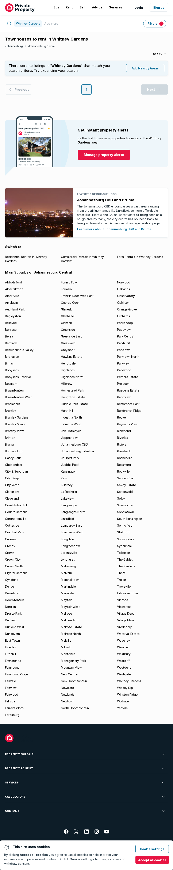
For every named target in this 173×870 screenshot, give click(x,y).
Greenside (68, 329)
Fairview (10, 688)
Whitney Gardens (129, 681)
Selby (121, 498)
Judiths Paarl (70, 464)
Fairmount (12, 667)
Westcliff (123, 661)
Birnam (9, 363)
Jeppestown (69, 437)
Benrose (10, 329)
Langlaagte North (73, 512)
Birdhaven (12, 356)
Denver (10, 586)
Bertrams (11, 343)
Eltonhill (10, 654)
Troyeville (124, 586)
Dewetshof (13, 593)
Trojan (121, 579)
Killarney (67, 485)
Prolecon (123, 383)
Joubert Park (70, 458)
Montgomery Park (73, 661)
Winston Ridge (127, 694)
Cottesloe (12, 525)
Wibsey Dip (125, 688)
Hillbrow (66, 383)
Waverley (123, 640)
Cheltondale (13, 464)
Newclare (67, 688)
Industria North (71, 417)
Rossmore (124, 464)
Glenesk (66, 309)
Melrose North (71, 634)
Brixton (10, 437)
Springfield (124, 525)
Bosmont (11, 383)
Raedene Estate (128, 390)
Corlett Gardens (16, 512)
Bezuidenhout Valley (19, 350)
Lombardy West (72, 532)
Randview (124, 397)
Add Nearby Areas (145, 68)
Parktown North (128, 356)
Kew (64, 478)
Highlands (68, 370)
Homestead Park (72, 390)
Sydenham (124, 546)
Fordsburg (12, 715)
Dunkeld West (14, 627)
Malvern (66, 573)
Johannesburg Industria (77, 451)
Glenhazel (67, 316)
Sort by (157, 54)
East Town (12, 640)
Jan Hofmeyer (71, 431)
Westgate (124, 674)
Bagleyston (13, 316)
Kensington (69, 471)
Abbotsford (13, 282)
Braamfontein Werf (18, 397)
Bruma (9, 444)
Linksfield (67, 518)
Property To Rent (19, 768)
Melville (66, 640)
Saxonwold (125, 491)
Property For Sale (19, 754)
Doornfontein (14, 600)
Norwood (123, 282)
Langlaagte (69, 505)
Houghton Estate (73, 397)
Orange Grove (127, 309)
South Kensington (129, 518)
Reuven (122, 417)
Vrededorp (124, 627)
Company (12, 810)
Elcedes (10, 647)
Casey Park (13, 458)
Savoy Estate (126, 485)
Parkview (123, 363)
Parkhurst (123, 343)
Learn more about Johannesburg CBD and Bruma (114, 229)
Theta (121, 573)
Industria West (71, 424)
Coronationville (15, 518)
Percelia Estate (127, 377)
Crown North (14, 566)
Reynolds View (127, 424)
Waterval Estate (128, 634)
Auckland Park (15, 309)
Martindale (68, 586)
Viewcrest (124, 606)
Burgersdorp (14, 451)
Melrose (66, 613)
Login (139, 7)
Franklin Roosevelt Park (77, 296)
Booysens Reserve (18, 377)
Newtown (67, 701)
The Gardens (126, 566)
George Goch (70, 302)
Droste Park (13, 613)
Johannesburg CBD (74, 444)
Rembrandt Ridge (129, 410)
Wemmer (123, 647)
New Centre (69, 674)
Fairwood (11, 694)
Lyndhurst (68, 559)
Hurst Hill (67, 410)
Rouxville (123, 471)
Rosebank (124, 451)
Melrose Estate (71, 627)
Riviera (121, 444)
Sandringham (126, 478)
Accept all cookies (152, 860)
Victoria (122, 600)
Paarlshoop (125, 323)
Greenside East (71, 336)
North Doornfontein (75, 708)
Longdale (67, 539)
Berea (9, 336)
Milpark (66, 647)
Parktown (123, 350)
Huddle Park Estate (74, 404)
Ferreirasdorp (14, 708)
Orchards (123, 316)
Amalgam (11, 302)
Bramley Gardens (16, 417)
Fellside (10, 701)
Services (12, 782)
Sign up (158, 7)
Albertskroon (14, 289)
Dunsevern (12, 634)
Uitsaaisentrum (127, 593)
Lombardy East (71, 525)
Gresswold (68, 343)
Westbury (124, 654)
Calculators (15, 796)
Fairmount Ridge (16, 674)
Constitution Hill (16, 505)
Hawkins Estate (71, 356)
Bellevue (11, 323)
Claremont (12, 491)
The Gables (125, 559)
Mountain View (71, 667)
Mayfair (66, 600)
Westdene (124, 667)
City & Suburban (16, 471)
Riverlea (122, 437)
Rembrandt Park (128, 404)
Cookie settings (152, 849)
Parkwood (124, 370)
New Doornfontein (74, 681)
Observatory (126, 296)
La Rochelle (69, 491)
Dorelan (10, 606)
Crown (9, 552)
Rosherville (124, 458)
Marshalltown (70, 579)
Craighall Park (14, 532)
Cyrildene (11, 579)
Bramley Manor (15, 424)
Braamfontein (14, 390)
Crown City (13, 559)
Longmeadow (70, 546)
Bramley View (14, 431)
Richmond (124, 431)
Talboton (123, 552)
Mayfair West (70, 606)
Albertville (12, 296)
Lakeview (67, 498)
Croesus (10, 539)
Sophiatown (125, 512)
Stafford (123, 532)
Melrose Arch (70, 620)
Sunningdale (125, 539)
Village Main (125, 620)
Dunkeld (10, 620)
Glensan (66, 323)
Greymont (68, 350)
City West (12, 485)
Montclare (68, 654)
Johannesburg (14, 46)
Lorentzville (69, 552)
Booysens (12, 370)
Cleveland (12, 498)
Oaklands (123, 289)
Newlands (67, 694)
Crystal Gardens (16, 573)
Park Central (125, 336)
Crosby (10, 546)
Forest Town (69, 282)
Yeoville (122, 708)
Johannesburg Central (41, 46)
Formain (66, 289)
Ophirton (123, 302)
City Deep (12, 478)
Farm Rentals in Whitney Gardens (140, 257)
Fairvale (10, 681)
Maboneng (68, 566)
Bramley (10, 410)
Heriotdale (68, 363)
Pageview (124, 329)
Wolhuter (123, 701)
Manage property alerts (104, 155)
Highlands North (72, 377)
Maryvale (67, 593)
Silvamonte (124, 505)
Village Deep (126, 613)
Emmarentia (13, 661)
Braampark (12, 404)
